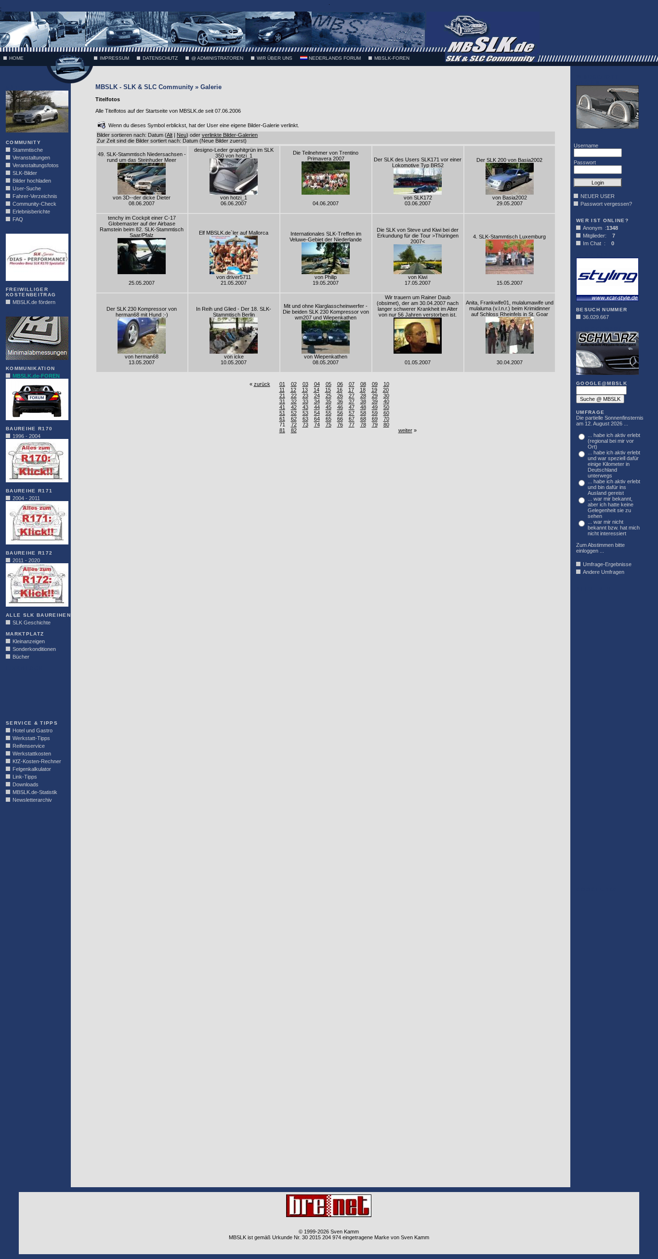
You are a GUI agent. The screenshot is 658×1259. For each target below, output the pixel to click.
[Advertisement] (35, 693)
